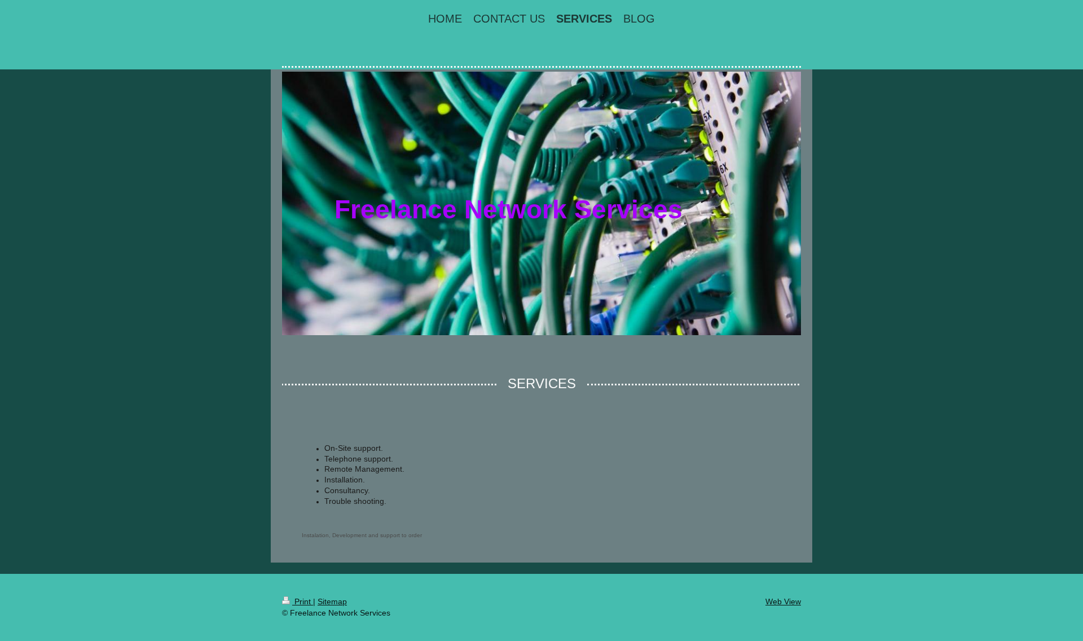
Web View (783, 601)
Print (302, 601)
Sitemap (332, 601)
